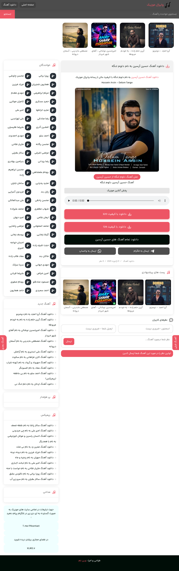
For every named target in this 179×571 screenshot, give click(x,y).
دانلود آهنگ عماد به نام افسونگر (36, 368)
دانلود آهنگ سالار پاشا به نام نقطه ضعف (32, 425)
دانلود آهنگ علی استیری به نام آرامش (33, 352)
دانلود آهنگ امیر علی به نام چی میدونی (32, 431)
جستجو (7, 14)
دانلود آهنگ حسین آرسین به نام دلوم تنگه (138, 66)
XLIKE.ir (31, 548)
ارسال (69, 341)
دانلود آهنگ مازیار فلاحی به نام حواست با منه (29, 468)
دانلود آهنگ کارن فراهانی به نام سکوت (32, 357)
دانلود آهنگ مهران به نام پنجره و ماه (34, 458)
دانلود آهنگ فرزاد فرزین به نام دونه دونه (31, 452)
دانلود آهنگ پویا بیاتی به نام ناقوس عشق (31, 474)
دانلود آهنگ (9, 5)
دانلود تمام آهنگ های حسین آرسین (117, 239)
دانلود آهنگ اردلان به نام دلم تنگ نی (34, 384)
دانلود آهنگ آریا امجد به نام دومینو (34, 314)
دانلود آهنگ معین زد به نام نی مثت (34, 447)
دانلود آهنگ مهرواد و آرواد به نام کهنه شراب (29, 363)
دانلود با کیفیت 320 (115, 214)
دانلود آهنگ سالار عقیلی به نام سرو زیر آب (31, 479)
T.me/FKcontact (31, 526)
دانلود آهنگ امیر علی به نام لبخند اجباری (32, 463)
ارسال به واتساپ (87, 251)
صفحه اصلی (28, 5)
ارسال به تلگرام (141, 251)
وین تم (82, 561)
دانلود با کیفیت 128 (114, 227)
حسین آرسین (138, 77)
